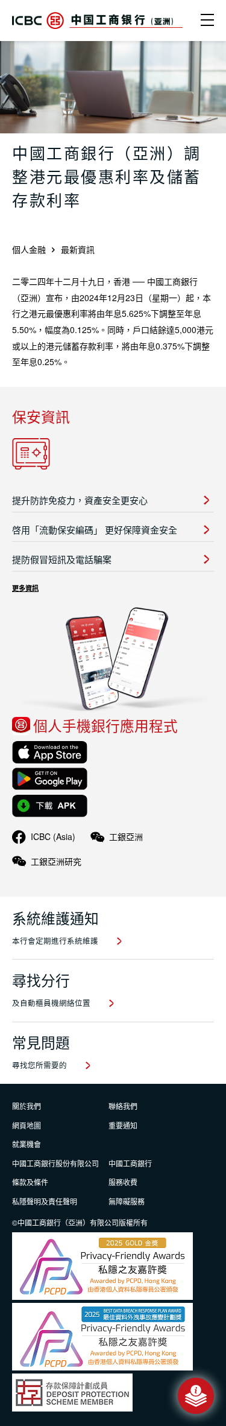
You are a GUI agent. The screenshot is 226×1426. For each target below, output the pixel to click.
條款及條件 (30, 1182)
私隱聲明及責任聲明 (44, 1201)
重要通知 (122, 1125)
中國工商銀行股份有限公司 (55, 1163)
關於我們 (26, 1106)
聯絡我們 (122, 1106)
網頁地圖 (26, 1125)
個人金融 (29, 249)
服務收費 (122, 1182)
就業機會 (26, 1144)
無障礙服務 (126, 1201)
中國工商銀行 (130, 1163)
